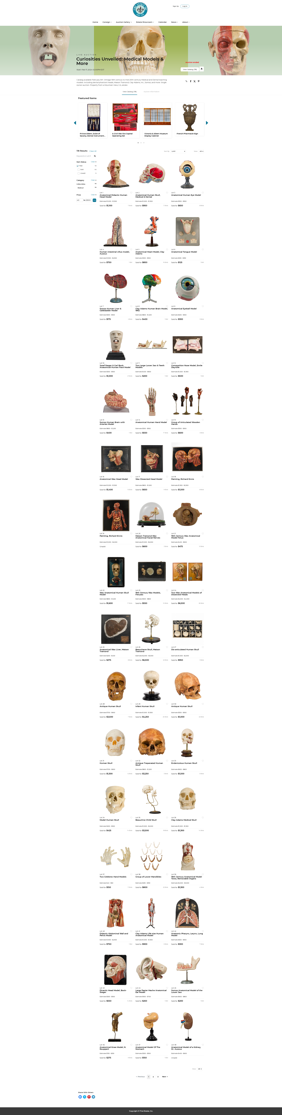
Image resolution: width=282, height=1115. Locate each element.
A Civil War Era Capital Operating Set (122, 135)
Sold (88, 169)
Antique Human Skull (110, 706)
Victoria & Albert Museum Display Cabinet (156, 135)
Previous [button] (75, 123)
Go (94, 200)
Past (87, 166)
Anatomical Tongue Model (184, 252)
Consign (106, 22)
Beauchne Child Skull (146, 820)
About (185, 22)
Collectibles (81, 184)
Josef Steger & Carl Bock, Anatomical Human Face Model (115, 366)
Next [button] (207, 123)
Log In (185, 6)
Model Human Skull (109, 820)
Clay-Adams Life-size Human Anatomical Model (149, 934)
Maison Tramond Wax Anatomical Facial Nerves (147, 537)
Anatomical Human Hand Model (151, 422)
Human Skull (106, 763)
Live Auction (87, 55)
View (196, 151)
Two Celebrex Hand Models (113, 877)
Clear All (92, 151)
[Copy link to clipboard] (186, 81)
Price (79, 195)
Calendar (162, 22)
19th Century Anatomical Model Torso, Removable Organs (186, 878)
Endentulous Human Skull (184, 763)
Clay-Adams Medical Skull (184, 820)
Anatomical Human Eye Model (186, 195)
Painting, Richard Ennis (182, 479)
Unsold (88, 173)
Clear (93, 162)
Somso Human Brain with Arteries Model (112, 423)
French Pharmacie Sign (187, 134)
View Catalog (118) (190, 69)
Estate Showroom (144, 22)
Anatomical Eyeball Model (184, 309)
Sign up (176, 6)
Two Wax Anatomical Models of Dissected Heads (186, 594)
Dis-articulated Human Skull (185, 650)
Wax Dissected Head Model (148, 479)
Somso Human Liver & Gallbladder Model (110, 310)
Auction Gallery (123, 22)
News (174, 22)
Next (164, 1077)
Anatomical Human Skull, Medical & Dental (147, 196)
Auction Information (151, 92)
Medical (80, 188)
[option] (92, 120)
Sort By (166, 151)
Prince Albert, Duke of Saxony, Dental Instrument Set (92, 135)
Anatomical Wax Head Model (114, 479)
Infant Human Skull (144, 706)
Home (95, 22)
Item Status (81, 162)
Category (80, 180)
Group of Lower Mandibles (148, 877)
